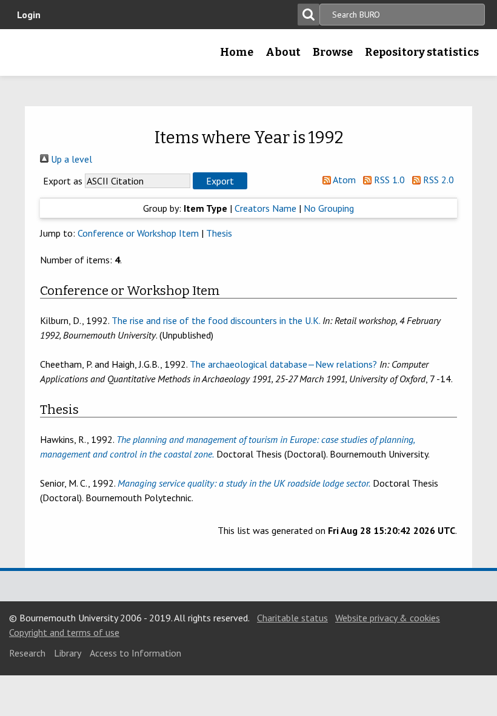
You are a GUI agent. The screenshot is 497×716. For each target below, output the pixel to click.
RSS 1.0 (388, 180)
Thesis (219, 233)
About (283, 52)
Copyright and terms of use (64, 632)
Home (236, 52)
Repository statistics (422, 52)
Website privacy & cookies (387, 618)
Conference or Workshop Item (138, 233)
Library (67, 653)
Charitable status (292, 618)
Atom (343, 180)
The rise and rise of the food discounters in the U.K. (216, 320)
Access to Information (135, 653)
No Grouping (329, 208)
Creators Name (265, 208)
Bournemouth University (28, 56)
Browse (333, 52)
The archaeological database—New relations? (283, 364)
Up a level (70, 159)
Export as (62, 181)
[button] (220, 180)
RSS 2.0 (437, 180)
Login (29, 14)
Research (27, 653)
